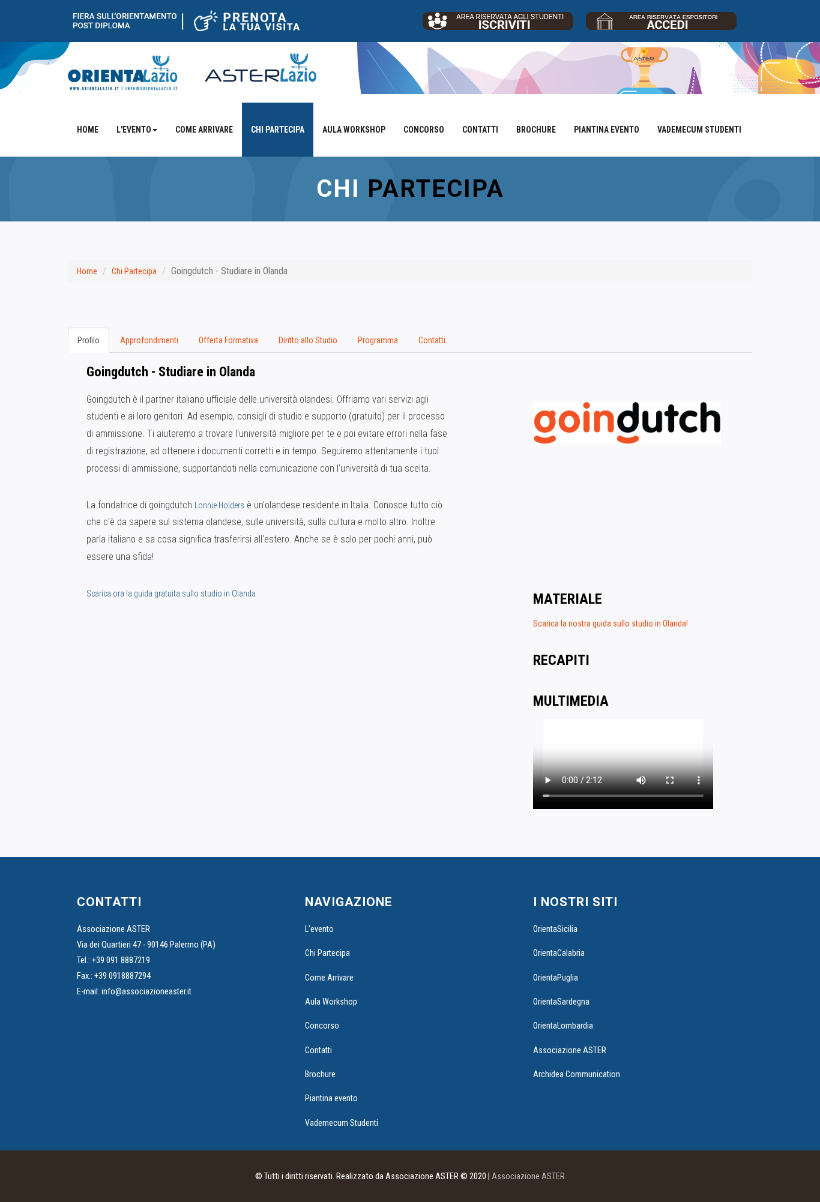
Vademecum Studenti (699, 129)
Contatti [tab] (431, 340)
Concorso (423, 129)
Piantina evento (606, 129)
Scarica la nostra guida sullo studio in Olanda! (610, 623)
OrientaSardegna (561, 1001)
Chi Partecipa (277, 129)
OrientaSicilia (555, 929)
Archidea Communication (576, 1074)
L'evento (319, 929)
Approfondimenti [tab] (149, 340)
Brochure (536, 129)
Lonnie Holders (219, 505)
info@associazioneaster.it (146, 991)
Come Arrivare (204, 129)
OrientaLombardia (563, 1025)
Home (87, 129)
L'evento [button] (133, 129)
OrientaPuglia (555, 977)
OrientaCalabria (559, 953)
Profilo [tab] (88, 340)
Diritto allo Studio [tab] (308, 340)
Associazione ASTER (569, 1050)
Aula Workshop (353, 129)
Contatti (480, 129)
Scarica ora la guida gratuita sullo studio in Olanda (171, 593)
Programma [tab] (378, 340)
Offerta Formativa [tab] (228, 340)
